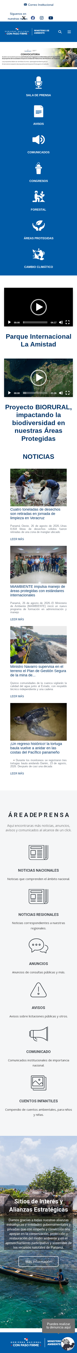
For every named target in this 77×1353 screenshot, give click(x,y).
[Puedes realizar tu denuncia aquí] (68, 1344)
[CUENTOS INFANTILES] (38, 1083)
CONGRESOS (38, 181)
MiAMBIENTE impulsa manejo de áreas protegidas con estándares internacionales (37, 591)
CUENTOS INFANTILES (38, 1101)
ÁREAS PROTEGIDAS (38, 238)
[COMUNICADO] (38, 1034)
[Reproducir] (9, 322)
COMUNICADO (38, 1051)
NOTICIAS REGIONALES (38, 914)
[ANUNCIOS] (38, 946)
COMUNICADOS (38, 152)
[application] (38, 307)
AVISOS (38, 123)
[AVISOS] (38, 990)
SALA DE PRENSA (38, 95)
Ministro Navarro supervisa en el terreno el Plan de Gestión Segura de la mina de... (38, 671)
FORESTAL (38, 209)
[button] (60, 32)
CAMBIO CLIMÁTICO (38, 267)
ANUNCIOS (38, 963)
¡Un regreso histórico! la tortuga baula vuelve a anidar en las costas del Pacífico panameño (36, 748)
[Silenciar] (61, 322)
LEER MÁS (17, 539)
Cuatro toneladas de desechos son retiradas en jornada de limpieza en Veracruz (35, 513)
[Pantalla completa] (68, 322)
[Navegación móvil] (69, 31)
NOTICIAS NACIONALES (38, 870)
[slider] (35, 322)
